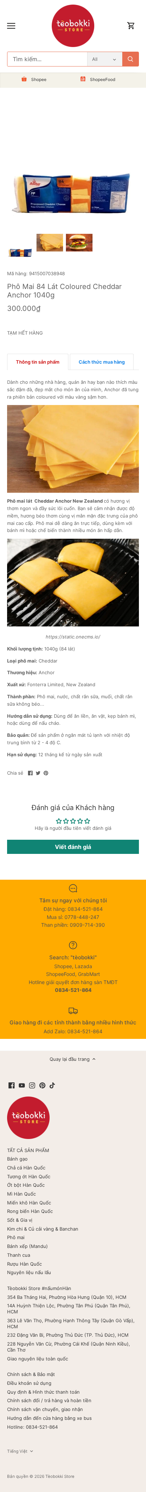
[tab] (37, 362)
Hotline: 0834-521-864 (32, 1427)
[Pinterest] (42, 1085)
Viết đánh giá (73, 846)
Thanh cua (18, 1255)
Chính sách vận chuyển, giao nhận (45, 1409)
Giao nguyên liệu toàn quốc (37, 1358)
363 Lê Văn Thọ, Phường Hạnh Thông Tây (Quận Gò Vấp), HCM (71, 1323)
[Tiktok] (52, 1085)
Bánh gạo (17, 1159)
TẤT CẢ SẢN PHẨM (28, 1150)
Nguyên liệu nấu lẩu (29, 1272)
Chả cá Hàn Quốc (26, 1167)
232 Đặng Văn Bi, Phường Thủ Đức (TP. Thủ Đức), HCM (68, 1335)
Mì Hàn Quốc (21, 1194)
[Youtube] (22, 1085)
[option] (20, 247)
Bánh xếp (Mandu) (27, 1246)
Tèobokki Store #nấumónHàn (39, 1288)
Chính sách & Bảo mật (31, 1374)
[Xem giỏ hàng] (131, 26)
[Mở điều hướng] (11, 26)
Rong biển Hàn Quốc (30, 1211)
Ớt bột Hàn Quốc (26, 1185)
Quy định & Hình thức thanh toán (43, 1392)
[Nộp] (130, 59)
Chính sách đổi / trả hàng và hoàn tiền (49, 1400)
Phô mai (15, 1237)
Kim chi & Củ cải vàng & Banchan (42, 1229)
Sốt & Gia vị (19, 1220)
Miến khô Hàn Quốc (29, 1202)
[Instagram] (32, 1085)
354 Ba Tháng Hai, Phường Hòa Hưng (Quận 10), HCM (67, 1297)
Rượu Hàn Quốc (24, 1264)
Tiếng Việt (17, 1451)
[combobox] (47, 59)
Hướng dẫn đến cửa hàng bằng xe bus (49, 1418)
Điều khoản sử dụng (29, 1383)
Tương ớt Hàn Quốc (28, 1176)
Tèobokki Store (59, 1476)
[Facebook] (12, 1085)
